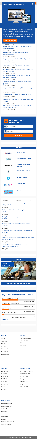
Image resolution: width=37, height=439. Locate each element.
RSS (4, 386)
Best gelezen (5, 200)
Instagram (5, 384)
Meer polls (5, 319)
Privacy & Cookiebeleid (7, 349)
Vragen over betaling (25, 373)
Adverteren (4, 341)
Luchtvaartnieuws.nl (6, 403)
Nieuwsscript (4, 351)
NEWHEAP (23, 345)
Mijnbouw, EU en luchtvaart (12, 277)
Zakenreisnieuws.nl (6, 406)
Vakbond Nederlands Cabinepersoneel (25, 339)
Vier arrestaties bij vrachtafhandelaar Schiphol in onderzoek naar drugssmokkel (15, 245)
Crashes (19, 200)
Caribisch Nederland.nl (7, 422)
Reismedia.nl (4, 414)
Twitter (5, 373)
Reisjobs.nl (4, 419)
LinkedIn (5, 379)
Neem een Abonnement (26, 371)
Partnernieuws (5, 354)
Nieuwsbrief (6, 371)
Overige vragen (24, 381)
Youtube (5, 381)
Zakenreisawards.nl (6, 427)
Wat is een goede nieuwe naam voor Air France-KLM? (17, 295)
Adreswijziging (24, 376)
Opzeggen (22, 379)
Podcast (5, 389)
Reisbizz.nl (4, 411)
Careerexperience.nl (6, 424)
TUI (21, 343)
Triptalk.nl (4, 409)
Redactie (3, 344)
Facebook (5, 376)
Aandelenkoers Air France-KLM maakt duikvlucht (17, 94)
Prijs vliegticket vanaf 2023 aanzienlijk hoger (16, 65)
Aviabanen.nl (4, 416)
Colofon (3, 346)
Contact (3, 338)
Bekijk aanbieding (10, 40)
